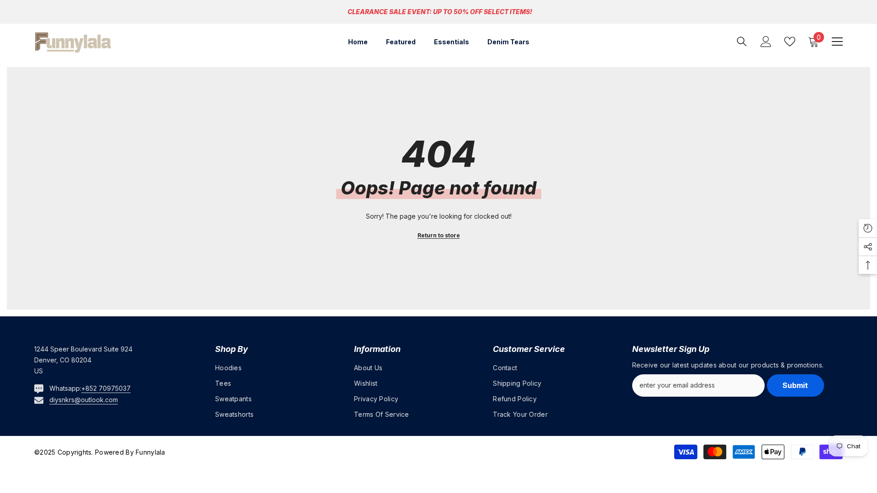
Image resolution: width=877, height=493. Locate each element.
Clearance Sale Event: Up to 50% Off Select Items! (440, 12)
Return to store (438, 235)
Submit (795, 385)
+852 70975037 (106, 388)
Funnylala (149, 452)
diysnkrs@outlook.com (83, 400)
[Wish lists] (789, 41)
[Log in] (766, 41)
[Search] (742, 41)
